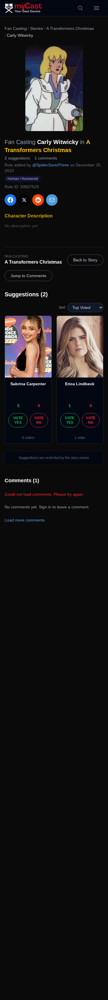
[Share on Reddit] (38, 200)
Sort (62, 308)
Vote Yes (18, 420)
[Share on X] (24, 200)
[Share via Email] (52, 200)
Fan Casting (16, 28)
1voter (80, 438)
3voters (28, 438)
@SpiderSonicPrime (50, 165)
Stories (36, 28)
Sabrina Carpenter (28, 384)
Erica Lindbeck (79, 384)
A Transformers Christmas (70, 28)
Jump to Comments (28, 275)
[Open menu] (96, 8)
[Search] (80, 8)
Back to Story (85, 260)
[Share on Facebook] (10, 200)
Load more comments (25, 520)
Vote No (39, 420)
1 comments (46, 158)
